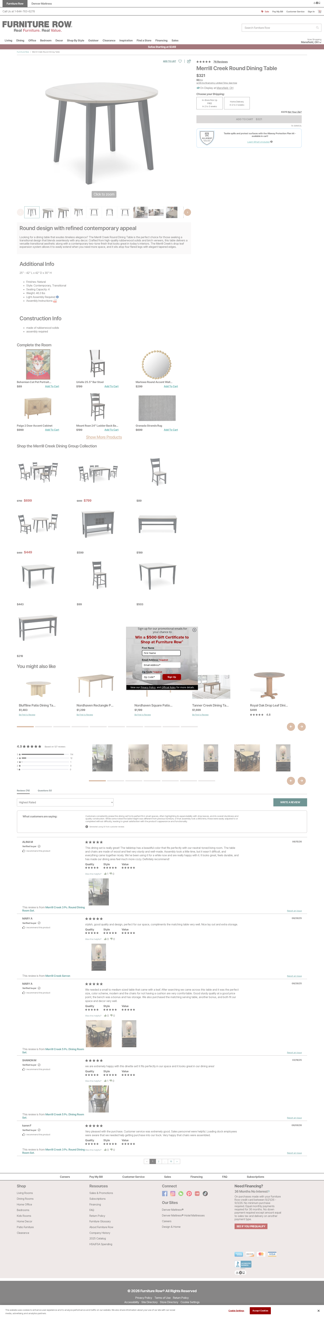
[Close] (318, 1310)
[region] (162, 1311)
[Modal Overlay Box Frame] (162, 658)
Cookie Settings (236, 1310)
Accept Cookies (260, 1310)
